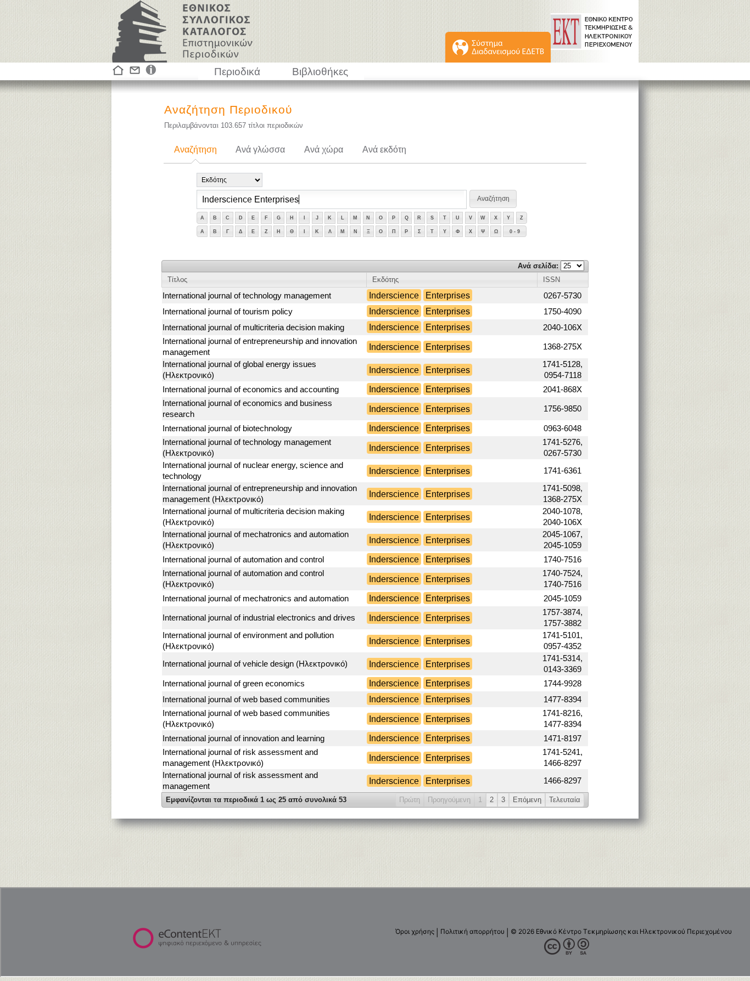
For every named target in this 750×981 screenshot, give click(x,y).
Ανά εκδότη (384, 149)
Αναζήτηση (195, 149)
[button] (493, 199)
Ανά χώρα (323, 149)
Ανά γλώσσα (260, 149)
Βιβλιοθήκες (320, 71)
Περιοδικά (237, 71)
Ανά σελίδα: (539, 266)
